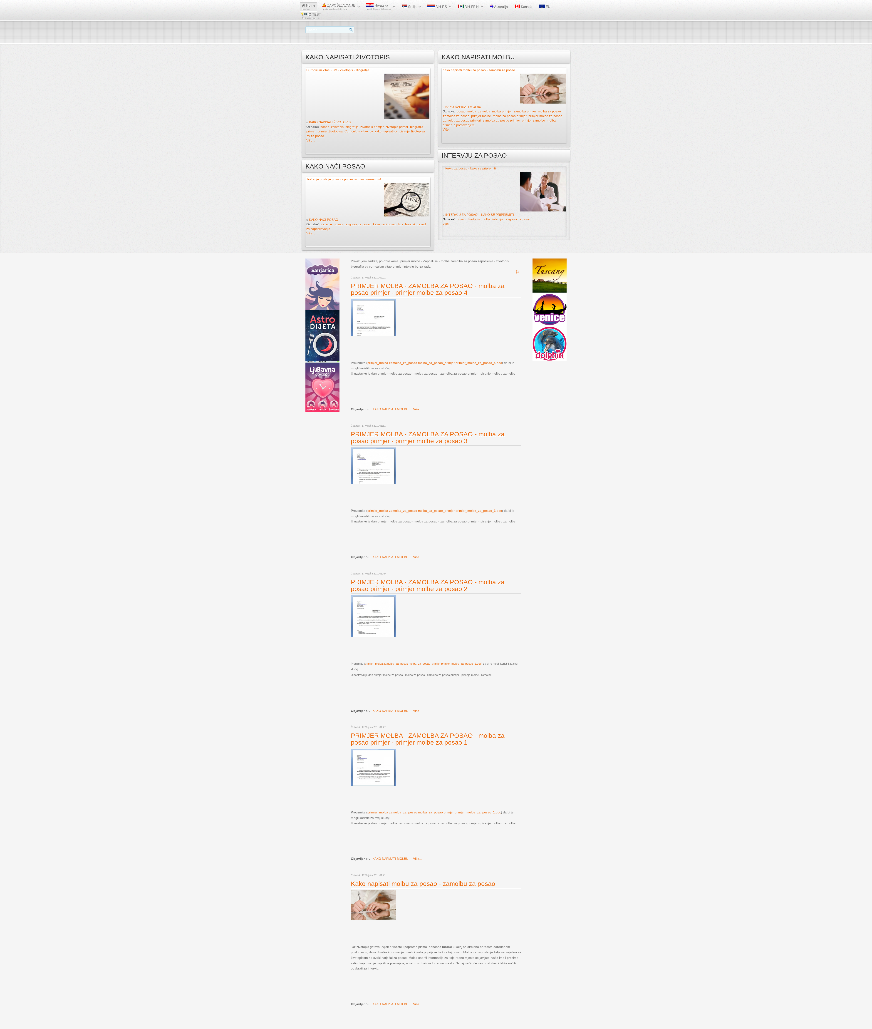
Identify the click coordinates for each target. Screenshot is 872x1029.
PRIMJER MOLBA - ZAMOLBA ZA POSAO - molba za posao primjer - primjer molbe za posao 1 (428, 739)
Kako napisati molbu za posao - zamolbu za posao (479, 70)
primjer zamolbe (533, 120)
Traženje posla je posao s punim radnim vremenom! (343, 179)
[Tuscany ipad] (550, 275)
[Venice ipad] (550, 309)
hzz (400, 224)
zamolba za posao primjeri (462, 120)
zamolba (484, 111)
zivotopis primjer (372, 127)
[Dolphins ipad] (550, 343)
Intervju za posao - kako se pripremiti (469, 168)
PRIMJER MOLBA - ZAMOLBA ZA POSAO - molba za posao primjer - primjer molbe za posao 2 (428, 585)
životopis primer (397, 127)
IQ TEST (311, 15)
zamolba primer (525, 111)
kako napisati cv (386, 131)
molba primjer (502, 111)
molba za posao (549, 111)
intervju (497, 219)
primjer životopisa (330, 131)
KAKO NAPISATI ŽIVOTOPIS (330, 122)
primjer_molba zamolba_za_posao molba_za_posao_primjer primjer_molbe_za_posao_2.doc (423, 663)
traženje (326, 224)
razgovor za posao (357, 224)
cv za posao (315, 136)
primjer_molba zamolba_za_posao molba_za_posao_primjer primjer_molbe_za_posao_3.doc (434, 510)
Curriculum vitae (356, 131)
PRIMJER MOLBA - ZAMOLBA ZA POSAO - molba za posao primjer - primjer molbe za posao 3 (428, 438)
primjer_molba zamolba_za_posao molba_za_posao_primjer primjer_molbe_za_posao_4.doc (434, 363)
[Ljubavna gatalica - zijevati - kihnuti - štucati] (322, 386)
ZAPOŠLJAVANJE (339, 6)
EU (547, 7)
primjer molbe (481, 116)
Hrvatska (379, 6)
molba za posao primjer (510, 116)
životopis (337, 127)
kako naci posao (384, 224)
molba (471, 111)
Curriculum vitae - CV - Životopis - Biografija (337, 70)
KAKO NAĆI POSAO (323, 219)
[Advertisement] (433, 348)
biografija (352, 127)
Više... (310, 140)
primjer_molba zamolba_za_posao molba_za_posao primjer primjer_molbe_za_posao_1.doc (434, 812)
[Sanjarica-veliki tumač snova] (322, 284)
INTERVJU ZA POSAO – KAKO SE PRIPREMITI (479, 214)
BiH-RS (441, 7)
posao (324, 127)
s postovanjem (464, 125)
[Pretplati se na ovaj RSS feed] (517, 272)
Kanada (526, 7)
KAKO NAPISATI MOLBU (463, 107)
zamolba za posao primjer (501, 120)
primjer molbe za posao (545, 116)
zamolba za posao (456, 116)
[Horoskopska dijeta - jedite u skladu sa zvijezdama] (322, 335)
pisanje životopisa (412, 131)
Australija (500, 7)
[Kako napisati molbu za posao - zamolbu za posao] (373, 905)
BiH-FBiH (471, 7)
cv (371, 131)
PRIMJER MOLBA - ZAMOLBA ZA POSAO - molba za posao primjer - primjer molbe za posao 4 (428, 289)
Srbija (411, 7)
